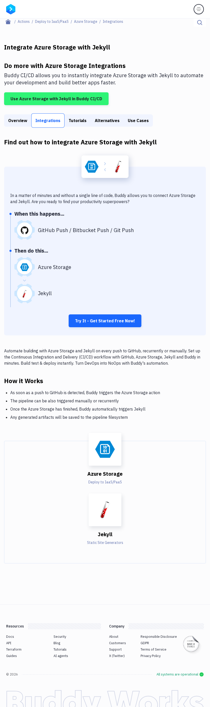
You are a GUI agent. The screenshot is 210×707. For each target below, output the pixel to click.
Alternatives (107, 120)
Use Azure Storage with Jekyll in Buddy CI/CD (56, 98)
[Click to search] (200, 22)
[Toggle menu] (199, 9)
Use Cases (138, 120)
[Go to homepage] (10, 8)
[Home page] (11, 21)
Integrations (47, 120)
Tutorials (78, 120)
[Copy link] (49, 380)
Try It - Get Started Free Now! (105, 320)
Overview (17, 120)
